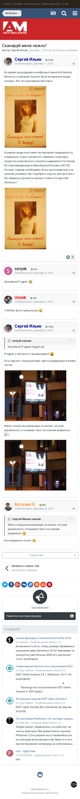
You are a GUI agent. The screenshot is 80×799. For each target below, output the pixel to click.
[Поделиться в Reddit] (37, 584)
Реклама (17, 4)
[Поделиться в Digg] (24, 584)
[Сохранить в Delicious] (30, 584)
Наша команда (32, 4)
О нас (65, 4)
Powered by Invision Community (40, 793)
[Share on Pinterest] (49, 584)
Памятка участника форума (23, 616)
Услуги (7, 4)
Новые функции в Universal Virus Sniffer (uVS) (44, 638)
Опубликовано (34, 63)
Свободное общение (65, 50)
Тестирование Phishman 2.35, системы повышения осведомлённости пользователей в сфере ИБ (45, 718)
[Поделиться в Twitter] (5, 584)
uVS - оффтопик (25, 751)
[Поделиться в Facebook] (11, 584)
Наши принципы (51, 4)
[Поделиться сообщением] (73, 63)
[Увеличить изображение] (31, 281)
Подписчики (36, 555)
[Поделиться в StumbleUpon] (43, 584)
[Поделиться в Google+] (18, 584)
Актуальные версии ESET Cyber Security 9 (41, 698)
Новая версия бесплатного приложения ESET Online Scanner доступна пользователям (45, 666)
